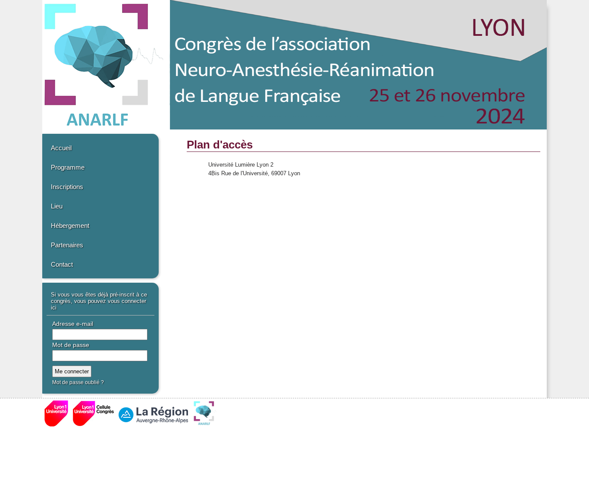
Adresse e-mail (72, 323)
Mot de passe (70, 344)
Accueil (61, 147)
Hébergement (70, 225)
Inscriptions (67, 186)
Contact (62, 264)
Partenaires (67, 245)
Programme (68, 167)
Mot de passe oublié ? (78, 382)
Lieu (57, 206)
